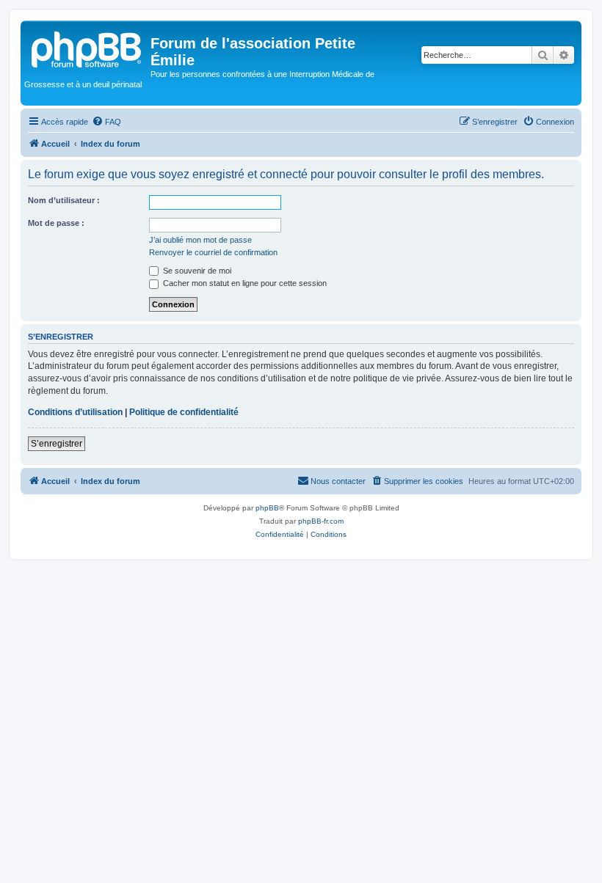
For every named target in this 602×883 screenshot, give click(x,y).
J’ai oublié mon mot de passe (200, 239)
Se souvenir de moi (196, 270)
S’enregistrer (56, 444)
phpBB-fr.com (321, 521)
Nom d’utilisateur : (64, 200)
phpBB (267, 508)
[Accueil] (87, 47)
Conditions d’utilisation (75, 412)
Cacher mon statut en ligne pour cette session (244, 283)
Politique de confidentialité (184, 412)
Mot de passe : (56, 223)
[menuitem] (106, 122)
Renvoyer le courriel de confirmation (213, 252)
